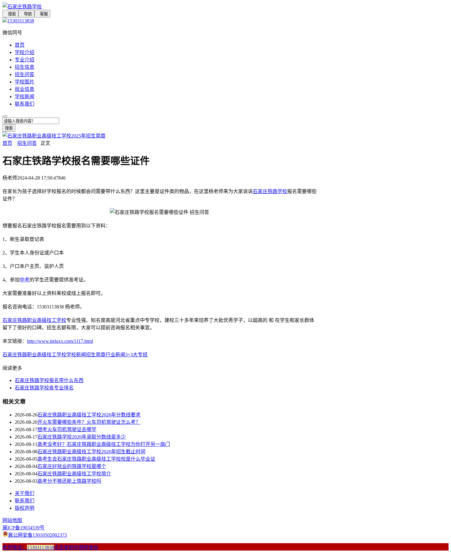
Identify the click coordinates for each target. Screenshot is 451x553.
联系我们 (24, 103)
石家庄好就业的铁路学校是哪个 (71, 466)
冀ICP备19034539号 (23, 527)
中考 (24, 279)
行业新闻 (115, 354)
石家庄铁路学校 (270, 191)
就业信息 (24, 89)
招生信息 (24, 67)
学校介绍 (24, 52)
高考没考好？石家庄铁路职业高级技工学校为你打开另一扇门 (103, 444)
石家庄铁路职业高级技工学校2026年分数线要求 (89, 414)
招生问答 (24, 74)
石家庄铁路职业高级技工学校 (34, 320)
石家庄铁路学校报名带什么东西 (49, 380)
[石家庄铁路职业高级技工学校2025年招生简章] (54, 135)
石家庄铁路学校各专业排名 (44, 387)
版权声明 (24, 508)
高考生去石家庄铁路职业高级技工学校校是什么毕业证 (96, 459)
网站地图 (12, 520)
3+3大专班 (136, 354)
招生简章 (96, 354)
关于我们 (24, 493)
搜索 (10, 14)
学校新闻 (24, 96)
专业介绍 (24, 59)
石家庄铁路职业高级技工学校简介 (74, 473)
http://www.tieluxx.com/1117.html (60, 341)
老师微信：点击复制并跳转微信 (50, 547)
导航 (26, 14)
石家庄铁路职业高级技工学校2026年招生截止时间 (91, 451)
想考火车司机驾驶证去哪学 (66, 429)
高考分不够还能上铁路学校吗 (69, 481)
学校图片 (24, 81)
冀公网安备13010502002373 (37, 535)
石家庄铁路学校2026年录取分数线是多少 (81, 436)
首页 (20, 45)
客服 (42, 14)
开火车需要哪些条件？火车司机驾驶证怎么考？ (89, 422)
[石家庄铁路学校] (159, 6)
